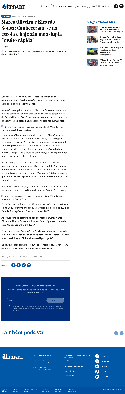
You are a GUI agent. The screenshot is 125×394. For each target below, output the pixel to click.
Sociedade (47, 6)
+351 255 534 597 (39, 367)
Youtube (104, 366)
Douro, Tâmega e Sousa (63, 6)
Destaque (5, 257)
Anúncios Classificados (74, 367)
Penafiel (38, 257)
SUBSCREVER (55, 300)
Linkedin (105, 376)
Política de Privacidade (55, 308)
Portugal (94, 6)
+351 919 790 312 (39, 361)
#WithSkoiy (120, 389)
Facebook (105, 356)
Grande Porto (81, 6)
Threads (104, 371)
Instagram (105, 361)
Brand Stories (106, 6)
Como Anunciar (70, 376)
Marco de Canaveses (22, 257)
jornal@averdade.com (45, 355)
